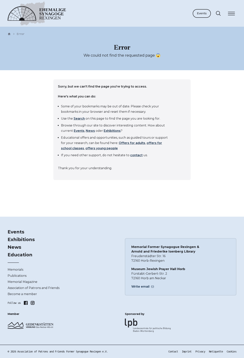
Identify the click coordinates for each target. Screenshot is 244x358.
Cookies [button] (231, 351)
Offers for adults (132, 143)
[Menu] (231, 14)
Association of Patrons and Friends (33, 288)
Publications (17, 276)
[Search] (218, 13)
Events (202, 13)
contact (136, 155)
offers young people (101, 148)
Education (20, 254)
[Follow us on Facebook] (25, 303)
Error (20, 33)
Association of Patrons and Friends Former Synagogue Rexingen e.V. (62, 351)
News (90, 131)
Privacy (200, 351)
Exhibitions (112, 131)
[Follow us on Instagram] (32, 303)
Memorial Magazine (22, 282)
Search (79, 118)
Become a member (22, 294)
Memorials (15, 269)
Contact (173, 351)
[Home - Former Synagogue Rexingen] (9, 33)
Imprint (187, 351)
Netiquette (216, 351)
